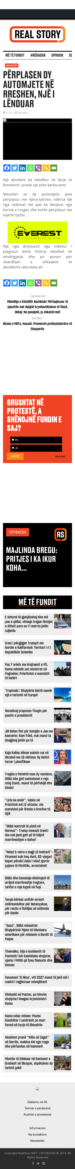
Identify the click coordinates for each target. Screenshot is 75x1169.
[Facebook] (6, 167)
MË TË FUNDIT (37, 602)
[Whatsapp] (30, 167)
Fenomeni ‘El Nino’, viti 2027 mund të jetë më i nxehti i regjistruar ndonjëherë (37, 980)
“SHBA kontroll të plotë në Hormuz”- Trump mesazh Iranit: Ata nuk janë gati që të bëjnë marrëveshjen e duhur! (27, 833)
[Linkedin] (22, 167)
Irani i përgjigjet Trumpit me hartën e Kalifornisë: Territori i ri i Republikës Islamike (28, 647)
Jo (16, 448)
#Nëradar (38, 55)
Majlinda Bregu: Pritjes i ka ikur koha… (31, 559)
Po (16, 440)
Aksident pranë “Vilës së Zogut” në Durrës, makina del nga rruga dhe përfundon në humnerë (27, 1042)
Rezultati (60, 456)
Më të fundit (15, 55)
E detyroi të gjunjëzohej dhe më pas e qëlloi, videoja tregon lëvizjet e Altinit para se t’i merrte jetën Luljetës (29, 624)
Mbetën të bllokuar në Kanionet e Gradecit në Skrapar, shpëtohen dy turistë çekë (29, 1063)
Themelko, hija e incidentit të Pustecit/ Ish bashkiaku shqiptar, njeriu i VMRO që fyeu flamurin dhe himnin (28, 958)
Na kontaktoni (37, 1134)
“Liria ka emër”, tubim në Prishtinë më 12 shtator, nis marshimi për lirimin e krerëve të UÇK (27, 807)
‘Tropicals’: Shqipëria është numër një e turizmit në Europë (28, 693)
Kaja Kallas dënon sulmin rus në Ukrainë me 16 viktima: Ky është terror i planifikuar (27, 757)
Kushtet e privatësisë (37, 1114)
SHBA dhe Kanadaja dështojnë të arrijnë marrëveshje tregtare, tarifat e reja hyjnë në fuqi (27, 882)
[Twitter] (14, 167)
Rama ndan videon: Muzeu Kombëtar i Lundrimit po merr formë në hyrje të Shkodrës (25, 1020)
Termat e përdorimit (38, 1108)
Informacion (37, 1128)
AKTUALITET (11, 65)
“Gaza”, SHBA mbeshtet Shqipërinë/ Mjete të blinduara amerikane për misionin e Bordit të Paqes (29, 932)
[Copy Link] (45, 167)
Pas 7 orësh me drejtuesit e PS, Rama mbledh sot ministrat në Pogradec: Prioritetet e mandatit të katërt (27, 671)
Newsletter (37, 1141)
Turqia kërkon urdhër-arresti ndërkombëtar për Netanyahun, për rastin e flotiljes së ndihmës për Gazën (27, 906)
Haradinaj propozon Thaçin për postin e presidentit (26, 713)
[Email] (53, 167)
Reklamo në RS (37, 1102)
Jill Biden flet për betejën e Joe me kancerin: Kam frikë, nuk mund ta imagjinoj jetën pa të (29, 736)
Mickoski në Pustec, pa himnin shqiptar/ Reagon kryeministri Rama (26, 999)
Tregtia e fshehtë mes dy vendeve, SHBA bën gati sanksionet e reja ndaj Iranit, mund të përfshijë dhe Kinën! (29, 781)
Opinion (57, 55)
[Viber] (38, 167)
